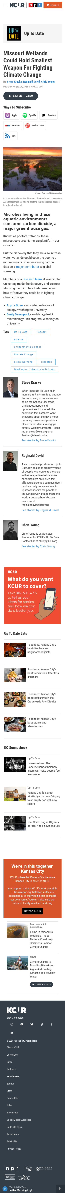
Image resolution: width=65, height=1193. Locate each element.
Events (10, 1083)
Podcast (41, 332)
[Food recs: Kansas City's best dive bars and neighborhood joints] (15, 650)
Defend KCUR (32, 911)
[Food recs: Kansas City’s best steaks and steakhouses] (15, 724)
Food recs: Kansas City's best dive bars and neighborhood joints (42, 648)
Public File (12, 1141)
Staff (9, 1091)
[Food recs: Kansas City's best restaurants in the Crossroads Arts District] (15, 699)
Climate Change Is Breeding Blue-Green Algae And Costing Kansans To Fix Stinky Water (43, 969)
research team (32, 279)
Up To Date (34, 33)
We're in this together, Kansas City (33, 869)
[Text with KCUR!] (32, 595)
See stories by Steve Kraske (39, 440)
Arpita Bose (15, 305)
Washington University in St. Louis (34, 369)
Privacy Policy (14, 1149)
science (18, 339)
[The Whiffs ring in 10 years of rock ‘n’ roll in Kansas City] (15, 823)
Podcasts (11, 1069)
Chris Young (48, 81)
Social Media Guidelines (19, 1120)
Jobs (9, 1105)
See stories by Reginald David (40, 510)
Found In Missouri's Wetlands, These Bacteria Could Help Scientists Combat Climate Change (41, 939)
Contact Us (12, 1098)
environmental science (28, 347)
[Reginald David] (10, 461)
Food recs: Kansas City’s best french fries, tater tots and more (43, 673)
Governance (13, 1134)
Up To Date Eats (15, 633)
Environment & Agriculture (38, 925)
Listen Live (12, 1055)
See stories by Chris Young (38, 546)
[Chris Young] (10, 530)
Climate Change (23, 354)
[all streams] (60, 1189)
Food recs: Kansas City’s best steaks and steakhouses (42, 722)
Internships (12, 1112)
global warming (23, 361)
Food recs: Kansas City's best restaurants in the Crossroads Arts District (42, 698)
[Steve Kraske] (10, 387)
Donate (54, 5)
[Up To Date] (14, 33)
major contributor (27, 266)
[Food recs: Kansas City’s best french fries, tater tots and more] (15, 675)
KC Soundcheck (15, 748)
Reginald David (31, 81)
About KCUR (13, 1047)
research (46, 361)
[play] (5, 1188)
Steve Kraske (14, 81)
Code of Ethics (14, 1127)
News (33, 956)
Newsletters (13, 1076)
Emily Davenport (18, 314)
